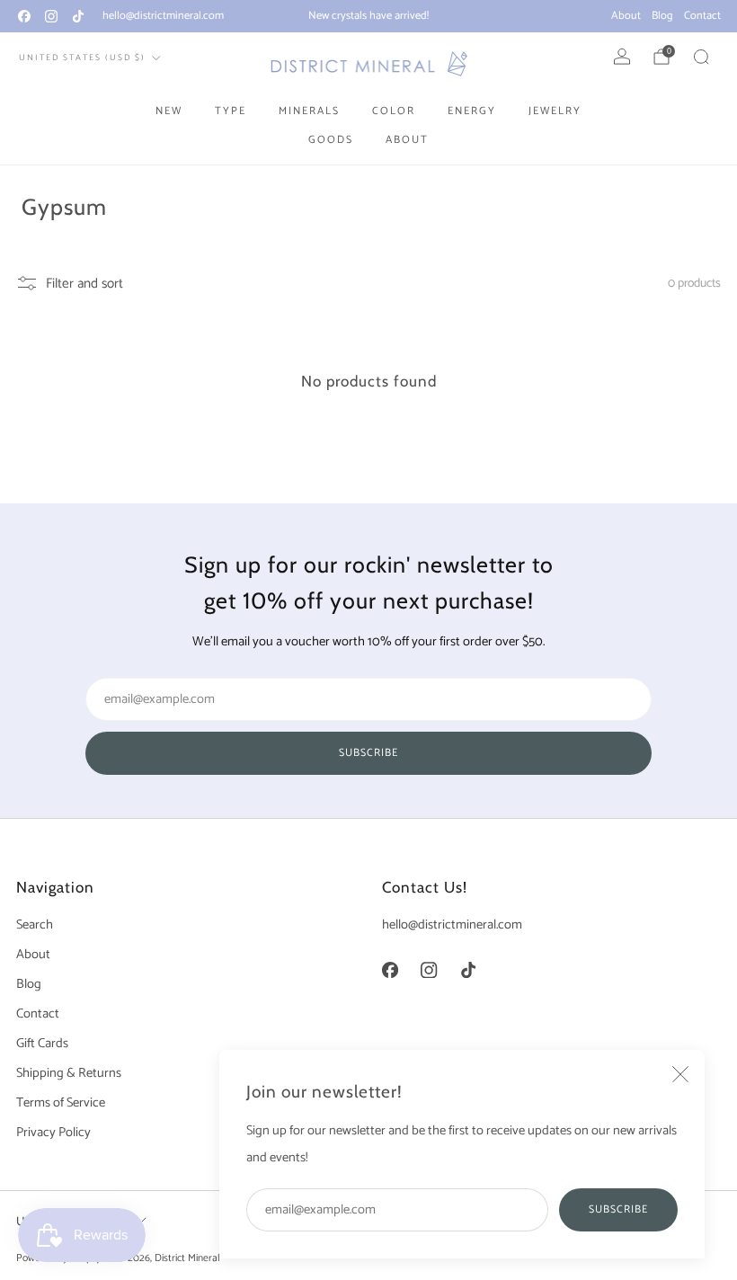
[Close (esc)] (680, 1074)
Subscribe (618, 1209)
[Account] (622, 57)
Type (230, 111)
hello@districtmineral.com (163, 15)
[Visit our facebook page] (24, 16)
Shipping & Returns (68, 1073)
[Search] (701, 57)
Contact (702, 15)
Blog (662, 15)
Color (393, 111)
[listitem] (368, 16)
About (626, 15)
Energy (472, 111)
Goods (330, 139)
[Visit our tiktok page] (78, 16)
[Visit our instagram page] (51, 16)
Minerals (309, 111)
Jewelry (555, 111)
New (168, 111)
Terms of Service (60, 1103)
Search (34, 925)
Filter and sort (84, 283)
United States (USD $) (82, 57)
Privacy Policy (53, 1132)
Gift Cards (42, 1043)
